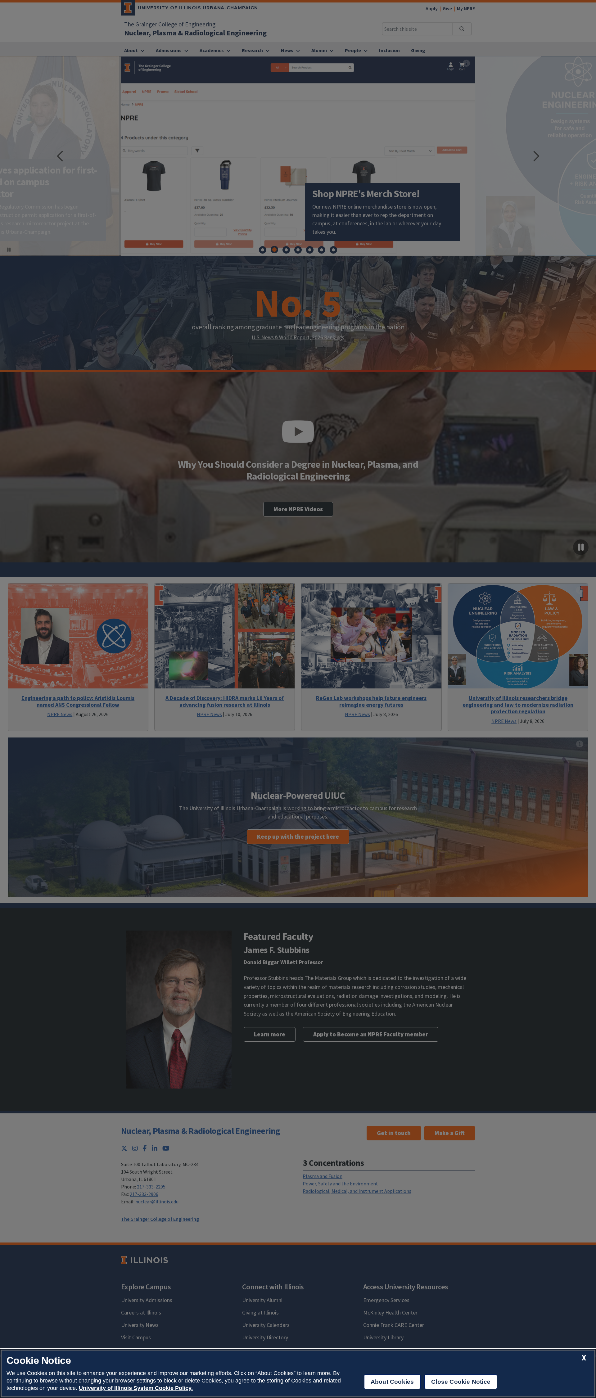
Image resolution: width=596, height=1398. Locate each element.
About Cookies (392, 1381)
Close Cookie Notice (460, 1381)
